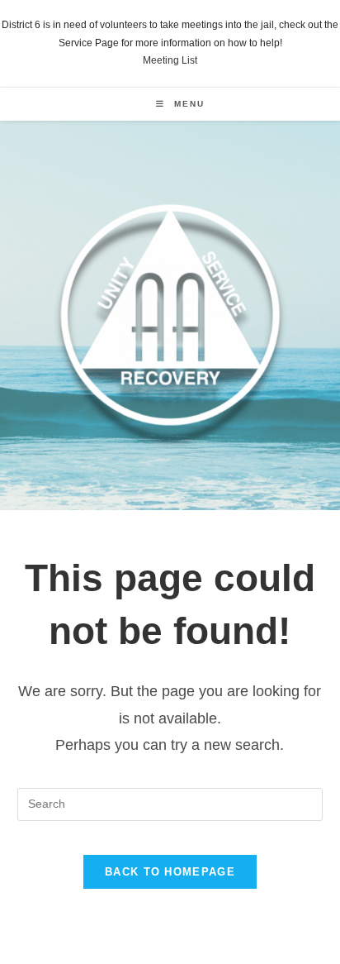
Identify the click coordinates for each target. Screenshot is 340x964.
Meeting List (170, 60)
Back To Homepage (170, 872)
